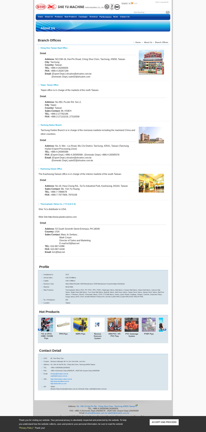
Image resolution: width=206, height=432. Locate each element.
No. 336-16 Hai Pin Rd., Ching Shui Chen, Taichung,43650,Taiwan (106, 406)
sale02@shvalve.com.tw (59, 376)
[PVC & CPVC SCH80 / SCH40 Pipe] (48, 331)
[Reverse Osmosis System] (100, 331)
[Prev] (39, 330)
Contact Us (125, 17)
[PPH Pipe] (65, 331)
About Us (49, 17)
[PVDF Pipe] (151, 331)
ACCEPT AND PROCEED (164, 422)
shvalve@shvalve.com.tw (59, 374)
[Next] (164, 330)
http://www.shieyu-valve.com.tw (61, 379)
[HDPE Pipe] (83, 331)
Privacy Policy (26, 428)
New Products (71, 17)
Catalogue (83, 17)
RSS (135, 3)
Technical (93, 17)
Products (59, 17)
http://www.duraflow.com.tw (60, 381)
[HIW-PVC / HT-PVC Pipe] (117, 331)
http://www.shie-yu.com (58, 383)
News (115, 17)
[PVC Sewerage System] (134, 331)
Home (40, 17)
